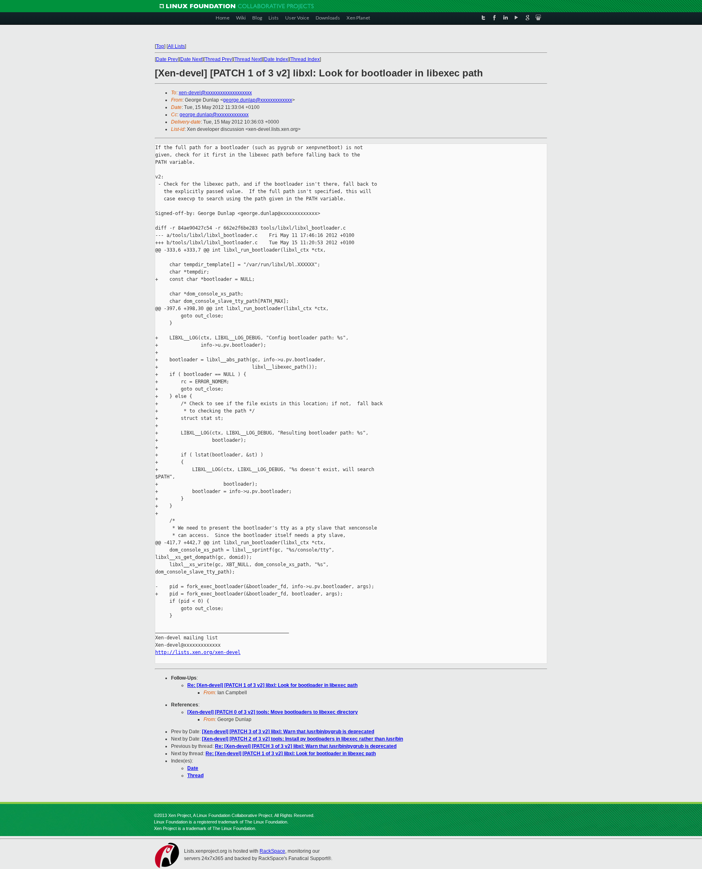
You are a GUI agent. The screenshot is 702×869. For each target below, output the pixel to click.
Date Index (276, 59)
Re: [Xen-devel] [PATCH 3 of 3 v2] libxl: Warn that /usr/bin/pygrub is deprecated (305, 746)
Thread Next (248, 59)
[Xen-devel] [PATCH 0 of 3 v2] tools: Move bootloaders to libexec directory (272, 712)
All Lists (176, 46)
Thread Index (305, 59)
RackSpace (272, 851)
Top (160, 46)
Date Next (191, 59)
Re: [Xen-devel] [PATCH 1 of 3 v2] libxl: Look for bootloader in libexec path (272, 685)
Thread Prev (218, 59)
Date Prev (167, 59)
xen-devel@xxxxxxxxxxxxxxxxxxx (215, 93)
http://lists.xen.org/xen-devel (197, 652)
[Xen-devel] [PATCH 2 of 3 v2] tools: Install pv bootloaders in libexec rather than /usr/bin (302, 739)
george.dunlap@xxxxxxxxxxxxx (257, 100)
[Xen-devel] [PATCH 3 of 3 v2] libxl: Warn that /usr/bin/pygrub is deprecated (288, 731)
